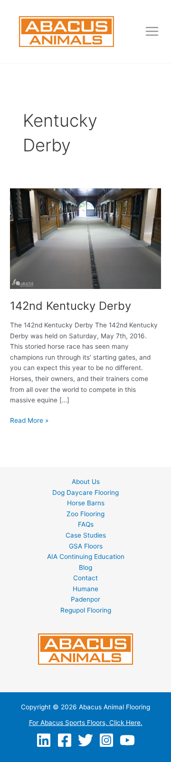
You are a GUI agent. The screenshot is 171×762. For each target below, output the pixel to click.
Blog (85, 567)
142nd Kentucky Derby (70, 306)
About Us (86, 481)
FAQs (86, 524)
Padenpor (85, 599)
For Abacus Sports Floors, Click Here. (85, 722)
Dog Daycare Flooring (85, 492)
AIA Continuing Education (85, 556)
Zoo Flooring (85, 514)
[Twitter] (85, 740)
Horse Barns (85, 503)
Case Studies (86, 535)
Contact (85, 578)
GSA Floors (86, 546)
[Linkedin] (43, 740)
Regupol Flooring (85, 610)
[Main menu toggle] (152, 31)
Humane (85, 589)
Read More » (29, 421)
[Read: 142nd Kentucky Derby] (85, 238)
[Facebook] (64, 740)
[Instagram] (106, 740)
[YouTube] (127, 740)
